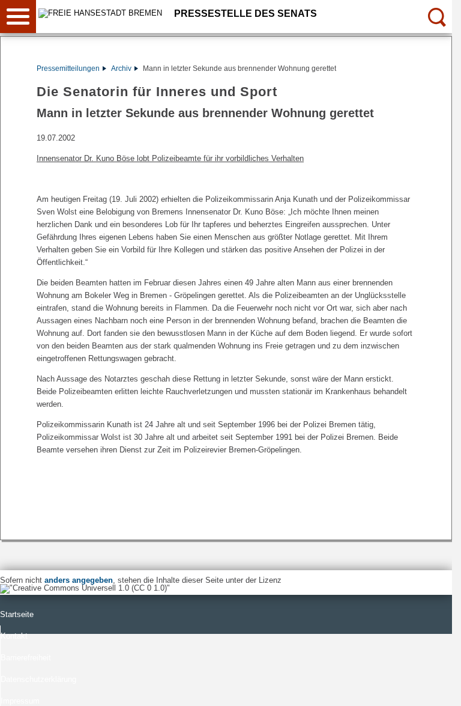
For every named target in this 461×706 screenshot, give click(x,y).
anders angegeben (78, 580)
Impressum (20, 700)
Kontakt (14, 636)
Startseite (17, 614)
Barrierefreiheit (26, 657)
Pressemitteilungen (68, 68)
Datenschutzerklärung (38, 679)
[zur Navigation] (18, 16)
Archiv (121, 68)
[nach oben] (433, 687)
